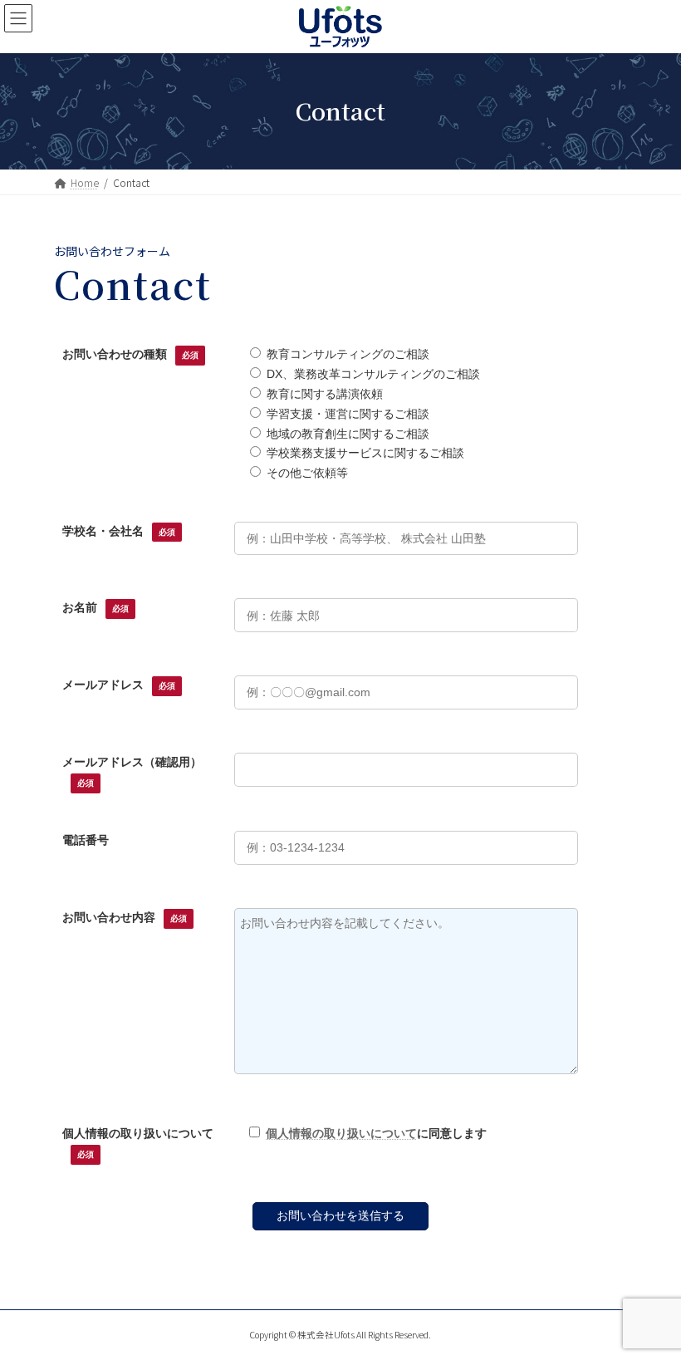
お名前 (95, 607)
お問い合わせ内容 (124, 917)
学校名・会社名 (118, 531)
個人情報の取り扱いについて (341, 1133)
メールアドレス (118, 684)
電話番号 (85, 840)
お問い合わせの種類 (130, 354)
